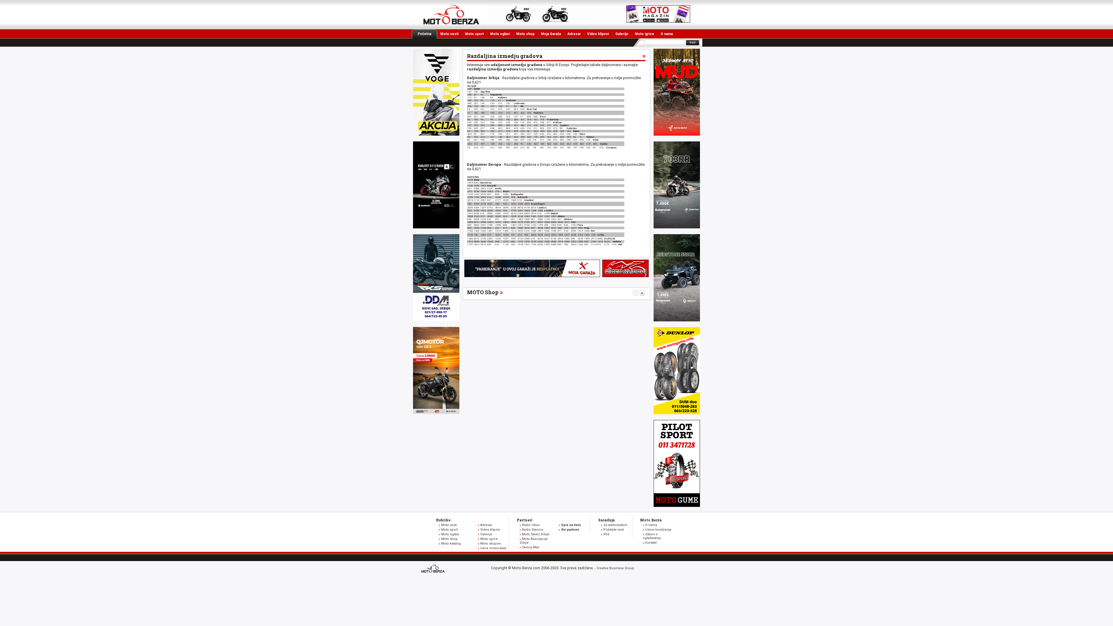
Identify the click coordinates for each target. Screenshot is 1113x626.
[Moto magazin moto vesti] (555, 21)
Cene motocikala (493, 548)
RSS (606, 534)
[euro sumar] (436, 227)
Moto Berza (651, 520)
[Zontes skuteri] (677, 227)
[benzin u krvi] (625, 276)
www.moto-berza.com (434, 569)
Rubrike (443, 520)
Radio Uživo (531, 525)
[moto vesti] (658, 21)
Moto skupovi (490, 543)
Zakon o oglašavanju (652, 536)
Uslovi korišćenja (658, 530)
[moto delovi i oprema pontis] (436, 320)
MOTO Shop (483, 292)
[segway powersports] (677, 134)
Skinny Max (530, 547)
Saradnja (606, 520)
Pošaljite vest (613, 530)
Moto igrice (644, 34)
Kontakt (650, 543)
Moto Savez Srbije (536, 534)
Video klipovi (598, 34)
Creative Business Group (615, 568)
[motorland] (436, 412)
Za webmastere (615, 525)
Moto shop (525, 34)
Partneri (524, 520)
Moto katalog (451, 543)
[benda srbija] (677, 320)
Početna (424, 34)
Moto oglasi (500, 34)
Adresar (574, 34)
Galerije (621, 34)
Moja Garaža (551, 34)
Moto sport (474, 34)
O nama (667, 34)
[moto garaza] (532, 276)
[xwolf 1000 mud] (436, 134)
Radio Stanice (532, 530)
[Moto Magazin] (451, 14)
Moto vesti (449, 34)
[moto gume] (677, 413)
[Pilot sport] (677, 505)
